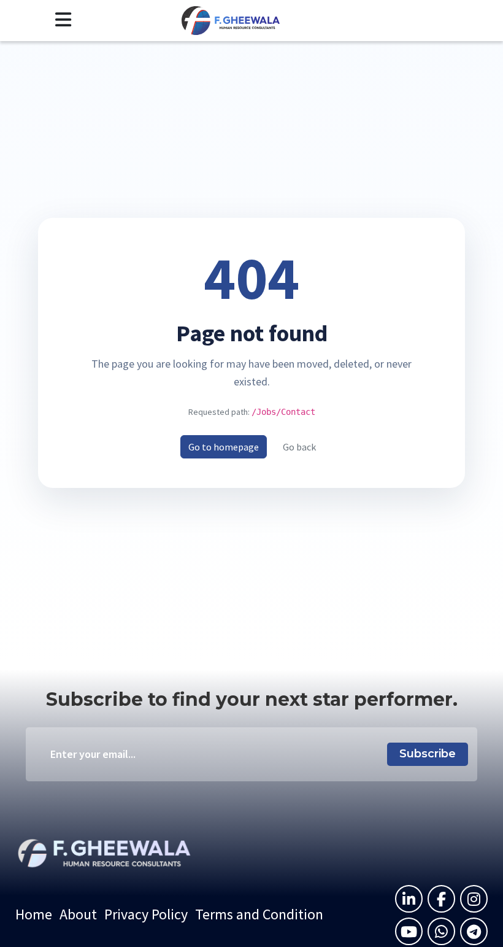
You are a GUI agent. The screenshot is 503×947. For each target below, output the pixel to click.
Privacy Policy (146, 914)
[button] (63, 20)
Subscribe (427, 753)
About (78, 914)
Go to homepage (223, 447)
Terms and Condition (259, 914)
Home (33, 914)
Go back (299, 447)
